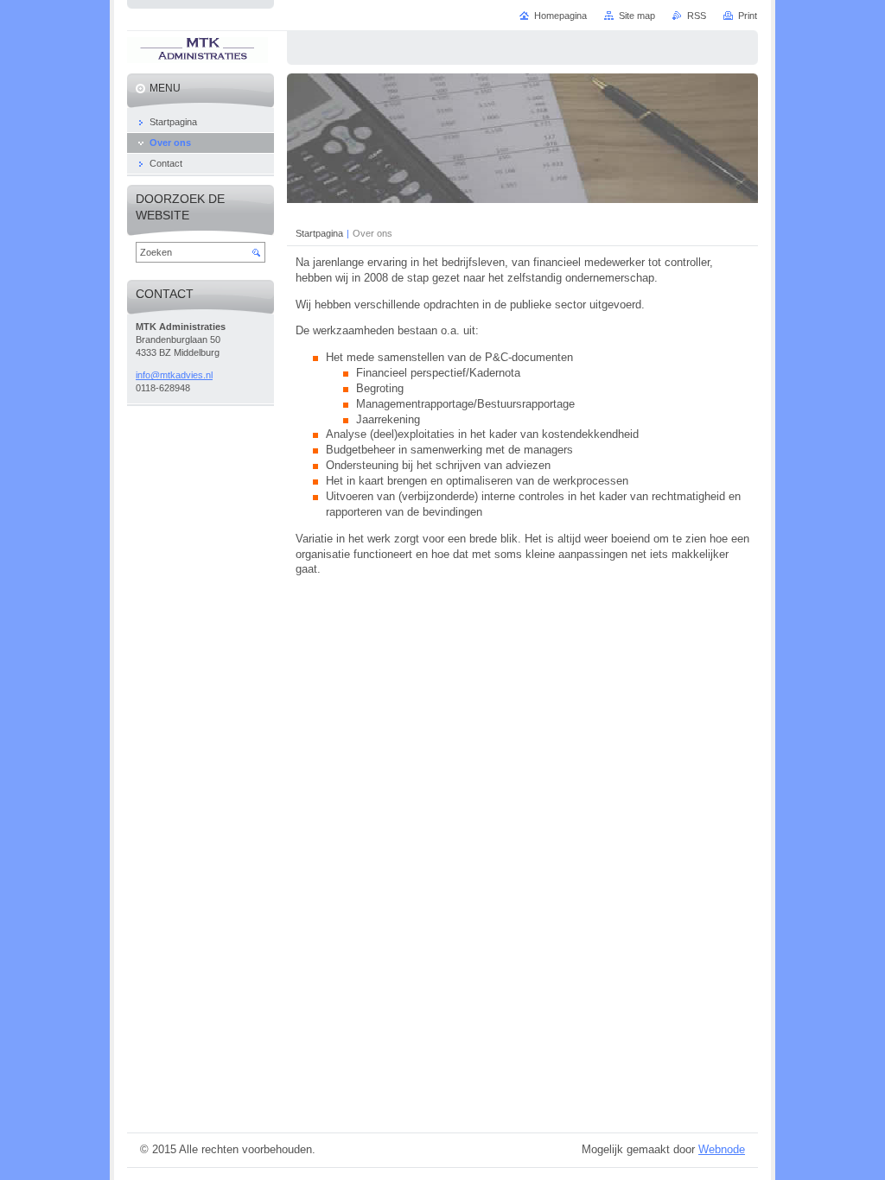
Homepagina (560, 15)
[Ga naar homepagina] (197, 52)
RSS (696, 15)
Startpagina (319, 233)
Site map (637, 15)
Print (747, 15)
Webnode (721, 1149)
